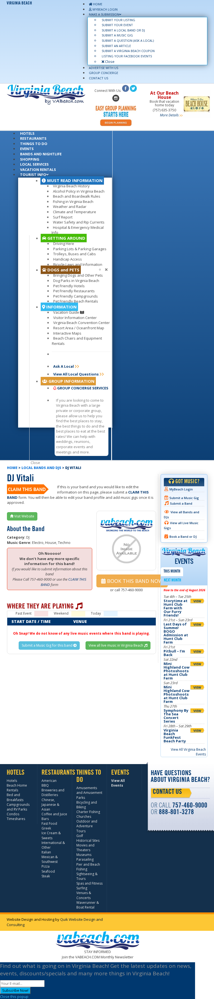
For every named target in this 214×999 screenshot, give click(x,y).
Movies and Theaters (85, 847)
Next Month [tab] (172, 581)
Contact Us (167, 792)
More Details (169, 115)
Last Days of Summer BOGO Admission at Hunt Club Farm (176, 633)
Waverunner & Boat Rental (87, 905)
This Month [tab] (172, 572)
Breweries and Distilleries (53, 792)
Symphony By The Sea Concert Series (176, 716)
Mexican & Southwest (50, 859)
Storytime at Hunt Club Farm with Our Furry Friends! (176, 608)
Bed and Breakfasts (15, 797)
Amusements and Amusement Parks (89, 793)
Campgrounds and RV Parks (18, 807)
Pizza (46, 866)
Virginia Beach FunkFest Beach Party (175, 735)
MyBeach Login (181, 489)
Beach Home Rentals (17, 787)
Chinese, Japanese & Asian (50, 804)
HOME (12, 467)
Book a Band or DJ (183, 536)
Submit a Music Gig (184, 498)
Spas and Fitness (89, 883)
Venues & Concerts (83, 895)
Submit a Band (181, 503)
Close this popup (14, 996)
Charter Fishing (88, 811)
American (49, 780)
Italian (46, 852)
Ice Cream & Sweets (51, 835)
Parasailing (85, 859)
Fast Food (49, 823)
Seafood (48, 871)
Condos (13, 814)
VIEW (197, 601)
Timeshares (16, 818)
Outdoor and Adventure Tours (86, 826)
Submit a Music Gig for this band (47, 645)
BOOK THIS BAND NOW (134, 581)
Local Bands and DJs (41, 467)
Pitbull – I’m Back (174, 653)
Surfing (81, 888)
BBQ (45, 785)
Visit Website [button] (23, 516)
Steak (46, 876)
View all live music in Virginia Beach (116, 645)
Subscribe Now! (15, 990)
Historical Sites (87, 840)
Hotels (12, 780)
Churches (83, 816)
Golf (79, 835)
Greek (46, 828)
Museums (83, 854)
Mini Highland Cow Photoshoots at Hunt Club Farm (176, 671)
